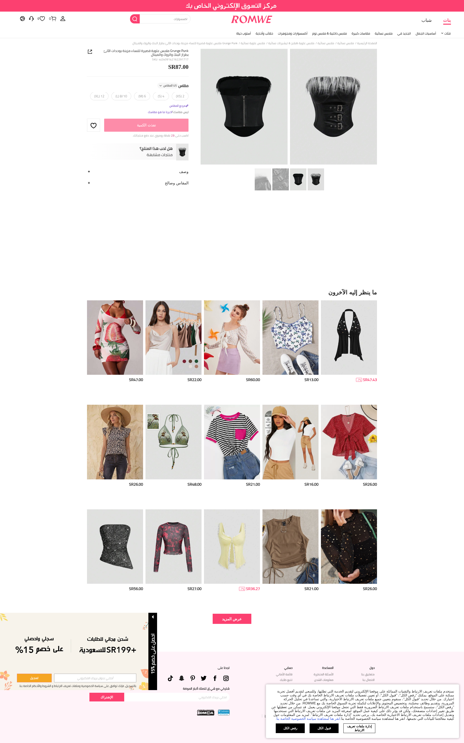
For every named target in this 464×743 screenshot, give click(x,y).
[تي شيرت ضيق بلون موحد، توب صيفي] (290, 442)
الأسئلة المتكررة (324, 674)
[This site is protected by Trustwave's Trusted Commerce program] (224, 712)
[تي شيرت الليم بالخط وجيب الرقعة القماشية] (232, 442)
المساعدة (328, 668)
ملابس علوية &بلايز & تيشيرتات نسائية (291, 43)
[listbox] (63, 18)
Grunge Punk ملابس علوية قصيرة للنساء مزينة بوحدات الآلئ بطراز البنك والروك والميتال (146, 53)
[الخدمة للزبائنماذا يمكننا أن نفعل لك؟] (31, 18)
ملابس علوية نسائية (253, 43)
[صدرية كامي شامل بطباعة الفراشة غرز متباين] (290, 337)
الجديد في (404, 33)
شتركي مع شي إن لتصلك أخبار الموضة (206, 688)
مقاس (175, 86)
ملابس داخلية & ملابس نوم (329, 33)
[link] (232, 6)
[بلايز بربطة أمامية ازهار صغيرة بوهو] (232, 337)
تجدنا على (224, 668)
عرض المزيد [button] (232, 618)
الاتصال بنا (368, 680)
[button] (93, 125)
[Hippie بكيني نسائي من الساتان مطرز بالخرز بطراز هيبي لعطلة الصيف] (173, 442)
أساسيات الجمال (426, 33)
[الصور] (289, 107)
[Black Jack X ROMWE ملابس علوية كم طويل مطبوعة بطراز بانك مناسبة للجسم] (173, 546)
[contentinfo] (370, 379)
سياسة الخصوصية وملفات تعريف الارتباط (78, 686)
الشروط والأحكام (41, 686)
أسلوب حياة (243, 33)
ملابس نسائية (383, 33)
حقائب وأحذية (264, 33)
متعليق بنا (368, 674)
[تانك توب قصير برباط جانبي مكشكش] (290, 546)
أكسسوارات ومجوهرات (292, 33)
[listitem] (349, 350)
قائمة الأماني (284, 674)
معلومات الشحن (324, 680)
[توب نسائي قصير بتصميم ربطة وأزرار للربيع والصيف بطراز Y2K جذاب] (349, 337)
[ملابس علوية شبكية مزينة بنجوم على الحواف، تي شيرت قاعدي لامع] (349, 546)
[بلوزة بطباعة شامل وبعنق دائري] (115, 442)
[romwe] (251, 18)
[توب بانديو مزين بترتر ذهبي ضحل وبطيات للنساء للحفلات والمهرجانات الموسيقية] (115, 546)
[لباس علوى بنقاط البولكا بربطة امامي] (349, 442)
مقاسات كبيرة (361, 33)
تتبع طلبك (286, 680)
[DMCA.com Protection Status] (205, 712)
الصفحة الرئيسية (367, 43)
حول (372, 668)
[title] (232, 292)
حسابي (288, 668)
